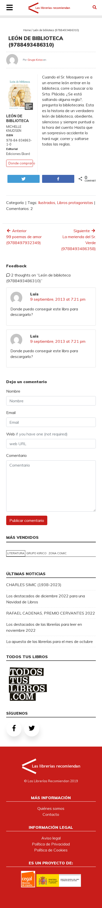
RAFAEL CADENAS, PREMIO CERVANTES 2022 (50, 613)
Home (27, 30)
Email (11, 412)
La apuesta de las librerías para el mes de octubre (49, 641)
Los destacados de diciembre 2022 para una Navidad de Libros (45, 598)
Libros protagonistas (75, 202)
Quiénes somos (50, 808)
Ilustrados (46, 202)
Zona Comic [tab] (58, 553)
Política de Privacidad (51, 843)
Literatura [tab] (15, 553)
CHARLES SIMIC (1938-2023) (33, 584)
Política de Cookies (51, 849)
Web (37, 433)
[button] (95, 7)
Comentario (16, 455)
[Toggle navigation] (9, 8)
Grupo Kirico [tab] (36, 553)
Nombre (13, 391)
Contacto (51, 814)
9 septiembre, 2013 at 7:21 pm (57, 299)
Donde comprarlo (21, 163)
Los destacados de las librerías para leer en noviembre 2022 (44, 627)
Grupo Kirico (35, 60)
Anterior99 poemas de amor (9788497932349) (24, 236)
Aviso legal (51, 838)
